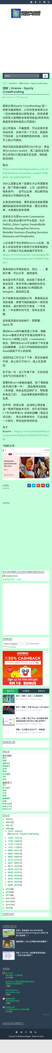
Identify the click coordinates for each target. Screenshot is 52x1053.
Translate (12, 647)
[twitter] (36, 2)
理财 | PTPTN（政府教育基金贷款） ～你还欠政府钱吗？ (31, 954)
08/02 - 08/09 (14, 857)
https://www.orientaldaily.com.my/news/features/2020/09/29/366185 (26, 435)
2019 (8, 889)
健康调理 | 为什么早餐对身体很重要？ (32, 941)
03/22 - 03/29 (14, 879)
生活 (4, 793)
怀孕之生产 (7, 809)
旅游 (4, 796)
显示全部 (46, 1015)
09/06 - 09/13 (14, 850)
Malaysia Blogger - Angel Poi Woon (31, 1036)
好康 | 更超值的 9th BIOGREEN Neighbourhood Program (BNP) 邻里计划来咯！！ (32, 933)
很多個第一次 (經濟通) (14, 975)
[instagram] (44, 2)
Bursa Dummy (11, 990)
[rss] (48, 2)
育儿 (4, 785)
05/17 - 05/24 (14, 866)
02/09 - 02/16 (14, 885)
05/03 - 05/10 (14, 872)
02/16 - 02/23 (14, 882)
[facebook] (31, 2)
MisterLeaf (10, 1007)
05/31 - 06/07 (14, 863)
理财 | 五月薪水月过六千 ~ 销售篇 (30, 729)
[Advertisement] (26, 45)
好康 (4, 801)
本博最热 (26, 691)
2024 (8, 819)
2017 (8, 895)
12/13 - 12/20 (14, 831)
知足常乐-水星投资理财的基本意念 (19, 982)
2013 (8, 908)
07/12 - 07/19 (14, 860)
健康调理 (6, 798)
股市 (4, 758)
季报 (4, 771)
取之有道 (9, 973)
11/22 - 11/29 (14, 844)
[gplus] (40, 2)
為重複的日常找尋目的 (14, 984)
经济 (4, 779)
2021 (8, 825)
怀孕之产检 (7, 806)
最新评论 (41, 691)
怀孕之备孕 (7, 804)
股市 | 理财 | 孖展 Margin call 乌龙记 (32, 707)
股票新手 (6, 766)
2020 (8, 829)
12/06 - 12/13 (14, 838)
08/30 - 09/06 (14, 854)
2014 (8, 905)
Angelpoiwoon (11, 576)
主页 (4, 83)
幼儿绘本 (6, 788)
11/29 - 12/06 (14, 841)
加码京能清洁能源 (12, 1001)
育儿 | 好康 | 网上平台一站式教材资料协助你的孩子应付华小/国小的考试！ (32, 719)
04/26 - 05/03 (14, 876)
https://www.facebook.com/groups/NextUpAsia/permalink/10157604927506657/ (26, 258)
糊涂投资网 (10, 999)
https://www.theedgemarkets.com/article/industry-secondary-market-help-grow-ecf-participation (26, 173)
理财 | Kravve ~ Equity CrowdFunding (23, 834)
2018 (8, 892)
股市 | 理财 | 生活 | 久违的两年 (29, 696)
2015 (8, 902)
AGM (5, 769)
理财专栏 (6, 763)
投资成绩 (6, 774)
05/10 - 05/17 (14, 869)
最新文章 (10, 691)
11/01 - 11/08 (14, 847)
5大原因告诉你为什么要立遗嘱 (17, 1009)
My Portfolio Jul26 (12, 992)
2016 (8, 898)
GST (4, 777)
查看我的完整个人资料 (12, 579)
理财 (4, 761)
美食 (4, 790)
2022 (8, 822)
